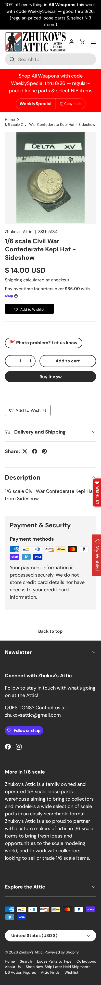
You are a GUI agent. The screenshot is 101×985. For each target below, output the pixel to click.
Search (26, 961)
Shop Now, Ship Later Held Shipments (58, 966)
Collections (86, 961)
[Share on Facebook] (34, 451)
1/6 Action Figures (20, 972)
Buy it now (50, 377)
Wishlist (71, 972)
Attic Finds (50, 972)
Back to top (50, 631)
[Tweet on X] (25, 451)
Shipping (13, 280)
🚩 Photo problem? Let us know (43, 343)
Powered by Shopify (62, 952)
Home (10, 119)
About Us (13, 966)
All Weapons (45, 76)
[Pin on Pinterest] (44, 451)
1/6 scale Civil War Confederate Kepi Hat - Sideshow (50, 124)
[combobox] (50, 59)
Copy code (73, 103)
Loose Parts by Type (54, 961)
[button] (82, 41)
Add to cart (68, 361)
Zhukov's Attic (18, 231)
